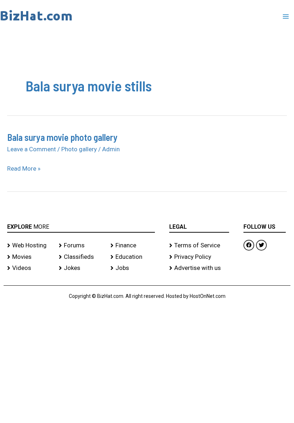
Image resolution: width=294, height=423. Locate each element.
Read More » (24, 169)
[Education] (132, 257)
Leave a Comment (31, 149)
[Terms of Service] (199, 245)
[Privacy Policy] (199, 257)
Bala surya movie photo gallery (62, 137)
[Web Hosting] (29, 245)
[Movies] (29, 257)
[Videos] (29, 268)
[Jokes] (81, 268)
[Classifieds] (81, 257)
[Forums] (81, 245)
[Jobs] (132, 268)
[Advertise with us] (199, 268)
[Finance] (132, 245)
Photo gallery (79, 149)
